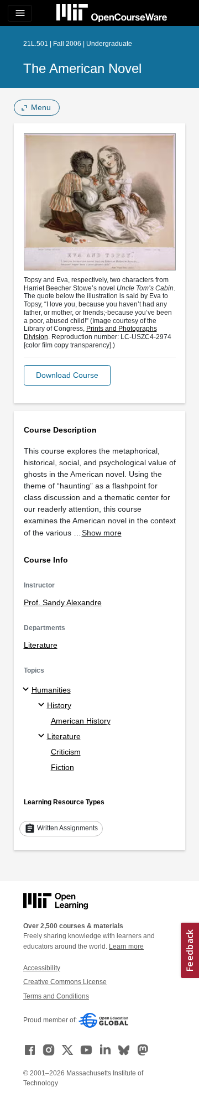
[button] (67, 375)
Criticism (66, 751)
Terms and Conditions (56, 996)
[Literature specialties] (42, 736)
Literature (40, 645)
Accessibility (41, 968)
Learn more (126, 946)
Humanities (51, 689)
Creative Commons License (65, 982)
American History (81, 720)
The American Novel (82, 68)
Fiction (62, 767)
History (59, 705)
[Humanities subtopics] (27, 690)
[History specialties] (42, 705)
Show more (102, 532)
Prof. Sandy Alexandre (63, 602)
